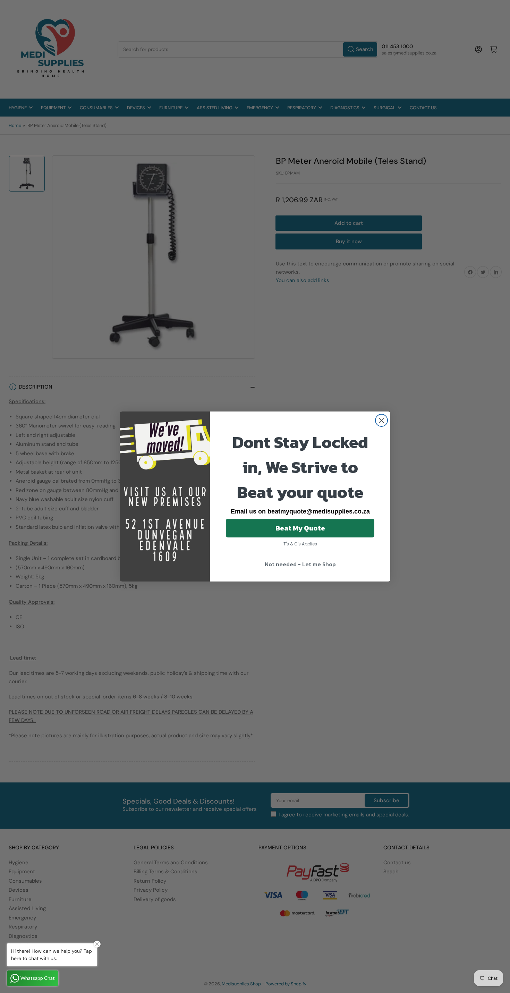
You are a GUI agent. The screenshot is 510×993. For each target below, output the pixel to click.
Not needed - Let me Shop (300, 564)
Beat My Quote (300, 528)
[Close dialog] (381, 420)
